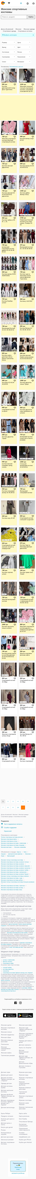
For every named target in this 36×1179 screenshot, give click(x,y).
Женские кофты (6, 1053)
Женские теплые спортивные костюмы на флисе (15, 876)
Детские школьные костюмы (7, 1091)
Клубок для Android (25, 1142)
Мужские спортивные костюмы (26, 1078)
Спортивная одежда (9, 31)
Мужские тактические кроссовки (26, 1107)
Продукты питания (7, 1116)
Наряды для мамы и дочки (25, 1041)
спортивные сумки (8, 963)
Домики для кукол (7, 1075)
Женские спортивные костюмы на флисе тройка (14, 870)
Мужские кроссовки (25, 1072)
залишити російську (18, 1173)
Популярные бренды (26, 1121)
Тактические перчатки (23, 1092)
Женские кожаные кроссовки (7, 1040)
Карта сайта (23, 1113)
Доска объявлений (7, 29)
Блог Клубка (23, 1119)
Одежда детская (6, 1083)
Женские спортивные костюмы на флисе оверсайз (15, 866)
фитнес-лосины (7, 961)
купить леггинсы (5, 980)
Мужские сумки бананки (24, 1103)
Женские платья (6, 1032)
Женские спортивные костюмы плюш (11, 889)
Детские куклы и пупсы (6, 1123)
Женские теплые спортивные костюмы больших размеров (17, 882)
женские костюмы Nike (7, 989)
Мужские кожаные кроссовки (25, 1088)
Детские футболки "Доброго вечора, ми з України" (7, 1096)
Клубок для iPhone (25, 1139)
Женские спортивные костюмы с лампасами (13, 843)
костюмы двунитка (8, 969)
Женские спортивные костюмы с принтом (13, 885)
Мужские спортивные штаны (26, 1096)
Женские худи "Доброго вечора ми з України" (25, 1029)
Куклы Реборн (5, 1113)
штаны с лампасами (8, 960)
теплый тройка (7, 967)
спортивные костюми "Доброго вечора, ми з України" (18, 972)
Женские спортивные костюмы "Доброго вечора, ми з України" (26, 1036)
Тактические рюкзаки (8, 1055)
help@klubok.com (24, 1137)
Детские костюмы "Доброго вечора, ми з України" (7, 1079)
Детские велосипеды (8, 1107)
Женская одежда (29, 29)
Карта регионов (24, 1116)
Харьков (3, 854)
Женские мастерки (6, 847)
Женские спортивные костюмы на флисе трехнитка (15, 868)
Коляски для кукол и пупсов (7, 1119)
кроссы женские (13, 924)
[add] (21, 3)
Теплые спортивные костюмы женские (12, 837)
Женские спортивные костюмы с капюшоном (13, 872)
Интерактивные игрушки (6, 1133)
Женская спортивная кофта (9, 839)
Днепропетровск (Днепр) (15, 854)
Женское (18, 29)
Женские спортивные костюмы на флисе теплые (15, 862)
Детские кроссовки (7, 1137)
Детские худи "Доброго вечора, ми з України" (25, 1057)
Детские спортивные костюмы (7, 1143)
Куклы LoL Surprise (25, 1047)
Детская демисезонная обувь (26, 1062)
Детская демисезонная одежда (23, 1052)
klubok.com (3, 3)
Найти (30, 17)
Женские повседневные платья (5, 1048)
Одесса (19, 852)
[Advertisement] (18, 23)
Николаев (28, 854)
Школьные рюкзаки (7, 1139)
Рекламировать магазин (16, 66)
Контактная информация (23, 1125)
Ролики (3, 1130)
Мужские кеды (23, 1075)
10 (18, 807)
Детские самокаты (25, 1045)
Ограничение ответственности (24, 1129)
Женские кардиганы (7, 1034)
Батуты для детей (7, 1127)
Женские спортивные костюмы (8, 1028)
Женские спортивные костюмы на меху (12, 887)
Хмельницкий (11, 856)
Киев (25, 852)
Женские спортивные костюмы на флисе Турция (14, 874)
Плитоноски (5, 1044)
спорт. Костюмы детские (16, 947)
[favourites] (9, 3)
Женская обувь (6, 1037)
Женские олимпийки (20, 847)
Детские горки (5, 1072)
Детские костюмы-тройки (7, 1086)
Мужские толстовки (25, 1100)
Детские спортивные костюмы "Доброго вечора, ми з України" (7, 1102)
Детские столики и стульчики (25, 1066)
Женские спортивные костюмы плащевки (12, 845)
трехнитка (6, 971)
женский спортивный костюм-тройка (17, 932)
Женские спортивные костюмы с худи (11, 878)
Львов (2, 856)
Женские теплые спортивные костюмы (12, 860)
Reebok (16, 989)
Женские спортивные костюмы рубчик (12, 880)
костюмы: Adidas (27, 988)
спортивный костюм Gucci (8, 991)
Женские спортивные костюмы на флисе (12, 864)
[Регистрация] (33, 3)
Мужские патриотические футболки (24, 1083)
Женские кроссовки (25, 1025)
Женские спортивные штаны (9, 841)
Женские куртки (6, 1025)
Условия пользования (23, 1133)
